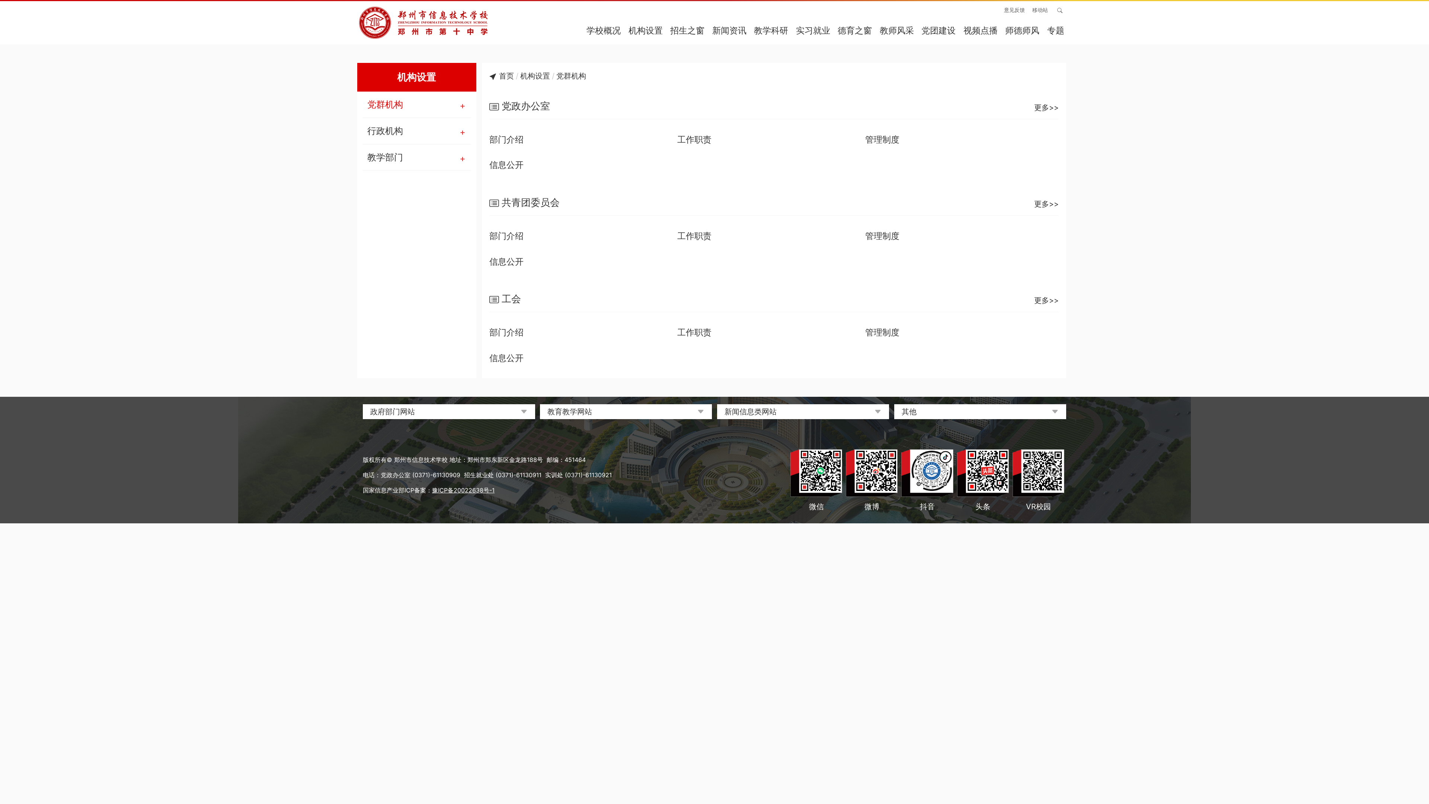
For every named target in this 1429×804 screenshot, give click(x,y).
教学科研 (771, 30)
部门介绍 (506, 139)
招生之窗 (687, 30)
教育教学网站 (569, 411)
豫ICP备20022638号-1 (463, 490)
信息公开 (506, 165)
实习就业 (813, 30)
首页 (506, 75)
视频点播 (980, 30)
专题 (1055, 30)
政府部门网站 (392, 411)
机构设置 (646, 30)
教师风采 (897, 30)
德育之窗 (855, 30)
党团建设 (938, 30)
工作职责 (694, 139)
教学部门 (385, 157)
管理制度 (882, 139)
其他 (909, 411)
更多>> (1046, 107)
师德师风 (1022, 30)
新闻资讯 (729, 30)
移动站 (1040, 10)
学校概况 (603, 30)
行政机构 (385, 130)
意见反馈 (1014, 10)
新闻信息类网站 (751, 411)
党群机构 (385, 104)
